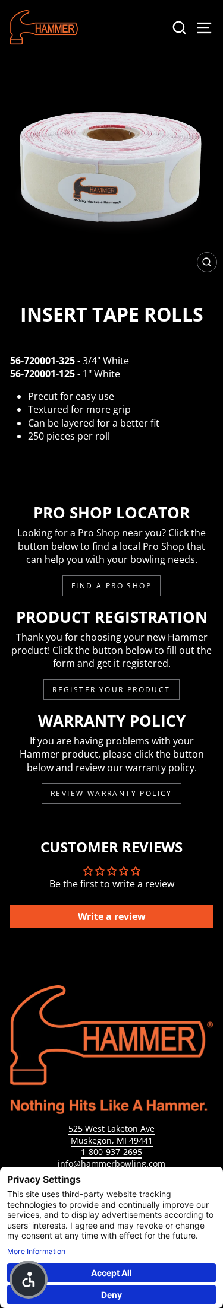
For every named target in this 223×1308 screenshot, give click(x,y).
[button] (29, 1280)
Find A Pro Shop (111, 586)
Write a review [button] (112, 916)
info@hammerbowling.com (111, 1163)
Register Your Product (111, 690)
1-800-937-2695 (111, 1151)
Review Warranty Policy (111, 793)
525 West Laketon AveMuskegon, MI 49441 (111, 1134)
